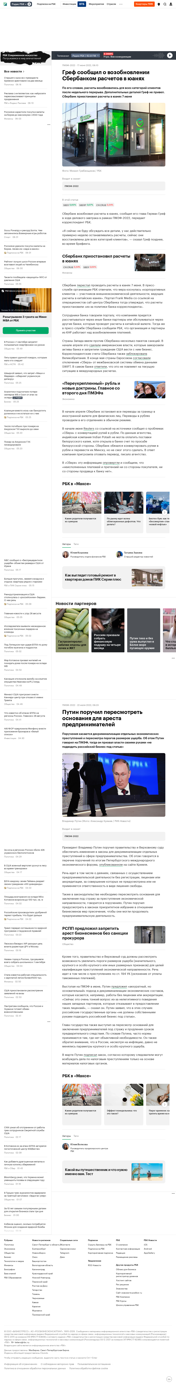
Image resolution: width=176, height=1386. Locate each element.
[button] (159, 4)
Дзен (62, 1256)
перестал (83, 284)
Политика (9, 84)
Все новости (13, 71)
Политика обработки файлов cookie (88, 1368)
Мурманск (37, 1310)
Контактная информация (128, 1248)
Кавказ (35, 1302)
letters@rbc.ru (22, 1342)
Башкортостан (39, 1261)
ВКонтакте (65, 1244)
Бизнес (7, 401)
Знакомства (121, 1288)
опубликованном (111, 864)
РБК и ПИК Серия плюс (15, 585)
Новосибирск (39, 1252)
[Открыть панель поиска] (165, 4)
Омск (34, 1256)
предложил (119, 986)
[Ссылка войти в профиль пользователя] (171, 4)
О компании (122, 1244)
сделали (95, 344)
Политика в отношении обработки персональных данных (35, 1368)
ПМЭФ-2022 (68, 65)
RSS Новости (94, 1265)
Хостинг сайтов (123, 1280)
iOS (145, 1244)
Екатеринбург (39, 1248)
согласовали (142, 357)
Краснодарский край (42, 1273)
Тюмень (36, 1293)
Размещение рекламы (127, 1256)
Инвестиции (10, 738)
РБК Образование (12, 1277)
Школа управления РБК (127, 1304)
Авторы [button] (66, 543)
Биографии (9, 1269)
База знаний (10, 1273)
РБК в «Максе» (76, 484)
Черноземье (38, 1298)
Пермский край (39, 1281)
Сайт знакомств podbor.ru (129, 1292)
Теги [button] (76, 543)
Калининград (38, 1269)
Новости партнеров (76, 604)
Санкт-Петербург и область (46, 1244)
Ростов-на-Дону (39, 1285)
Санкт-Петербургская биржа (54, 1350)
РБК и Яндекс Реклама (15, 102)
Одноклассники (68, 1248)
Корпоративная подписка (100, 1252)
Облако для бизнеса (126, 1269)
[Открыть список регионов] (159, 4)
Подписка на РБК (96, 1248)
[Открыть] (25, 4)
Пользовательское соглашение (94, 1363)
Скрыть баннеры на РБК (99, 1244)
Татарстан (37, 1289)
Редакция (120, 1252)
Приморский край (41, 1314)
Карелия (36, 1306)
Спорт (7, 236)
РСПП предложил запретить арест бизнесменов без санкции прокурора (95, 933)
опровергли (111, 462)
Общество (9, 268)
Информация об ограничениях (20, 1363)
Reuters (89, 428)
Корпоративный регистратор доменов (127, 1275)
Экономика (68, 398)
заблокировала (136, 353)
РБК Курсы (121, 1300)
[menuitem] (46, 4)
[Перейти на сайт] (25, 58)
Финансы (8, 118)
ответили (100, 366)
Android (148, 1248)
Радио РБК (18, 4)
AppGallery (149, 1252)
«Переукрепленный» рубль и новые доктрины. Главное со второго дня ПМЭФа (91, 388)
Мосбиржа (34, 1350)
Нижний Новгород (41, 1277)
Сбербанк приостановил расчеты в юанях (96, 258)
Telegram (64, 1252)
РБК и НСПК (10, 364)
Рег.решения (122, 1284)
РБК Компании (123, 1296)
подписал (90, 1054)
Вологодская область (42, 1265)
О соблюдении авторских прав (57, 1363)
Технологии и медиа (14, 1261)
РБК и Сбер (9, 1168)
